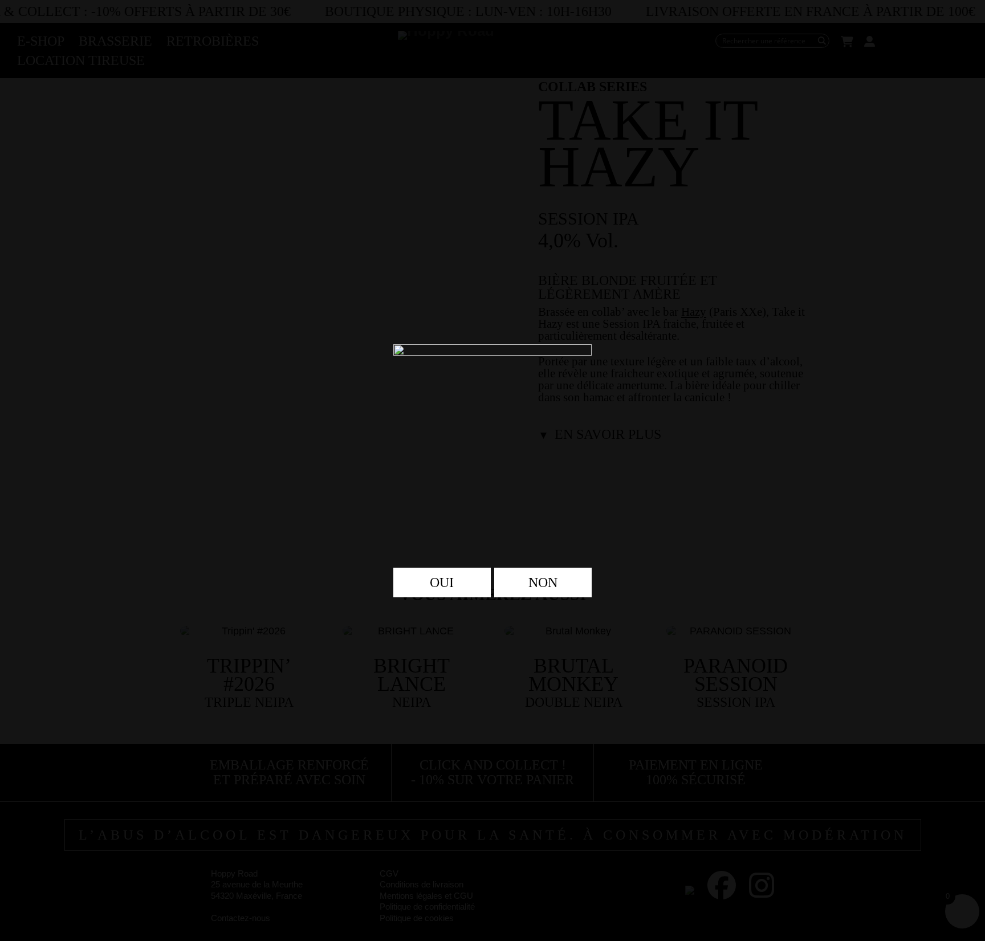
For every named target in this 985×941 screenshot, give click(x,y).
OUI (442, 582)
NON (542, 582)
